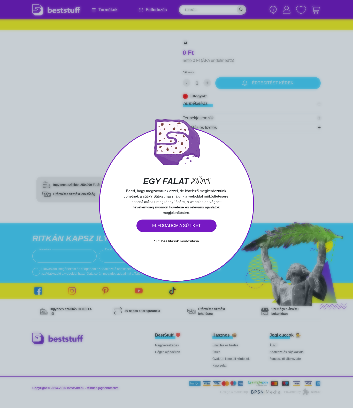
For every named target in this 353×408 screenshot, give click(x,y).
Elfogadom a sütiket (176, 225)
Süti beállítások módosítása (176, 241)
